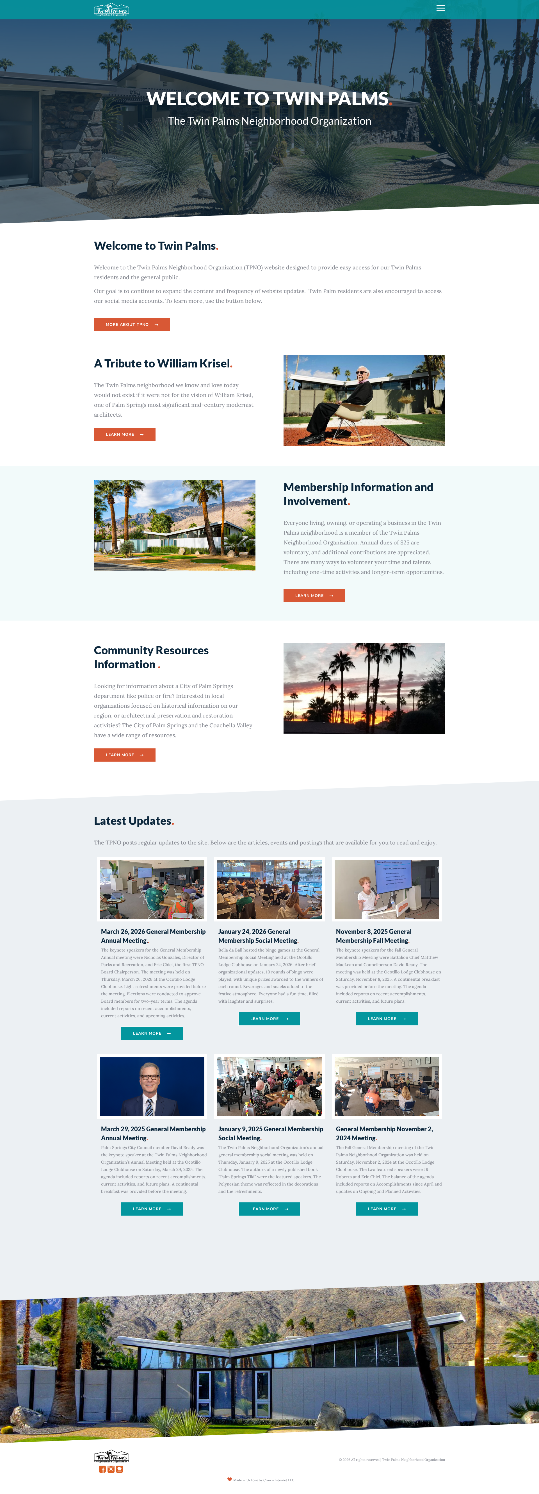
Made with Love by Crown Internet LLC (263, 1480)
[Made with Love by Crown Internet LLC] (229, 1479)
